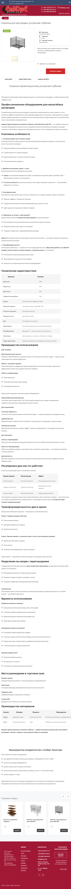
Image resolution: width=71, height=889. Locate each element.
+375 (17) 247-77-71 (49, 7)
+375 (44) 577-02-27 (49, 9)
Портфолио (24, 858)
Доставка (23, 855)
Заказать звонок (64, 13)
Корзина (23, 870)
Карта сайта (63, 869)
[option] (12, 818)
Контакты (24, 865)
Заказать (17, 830)
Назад (5, 18)
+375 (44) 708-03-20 (49, 11)
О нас (22, 853)
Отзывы (23, 863)
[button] (32, 29)
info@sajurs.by (65, 7)
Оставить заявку (55, 71)
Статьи (23, 860)
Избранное (24, 868)
